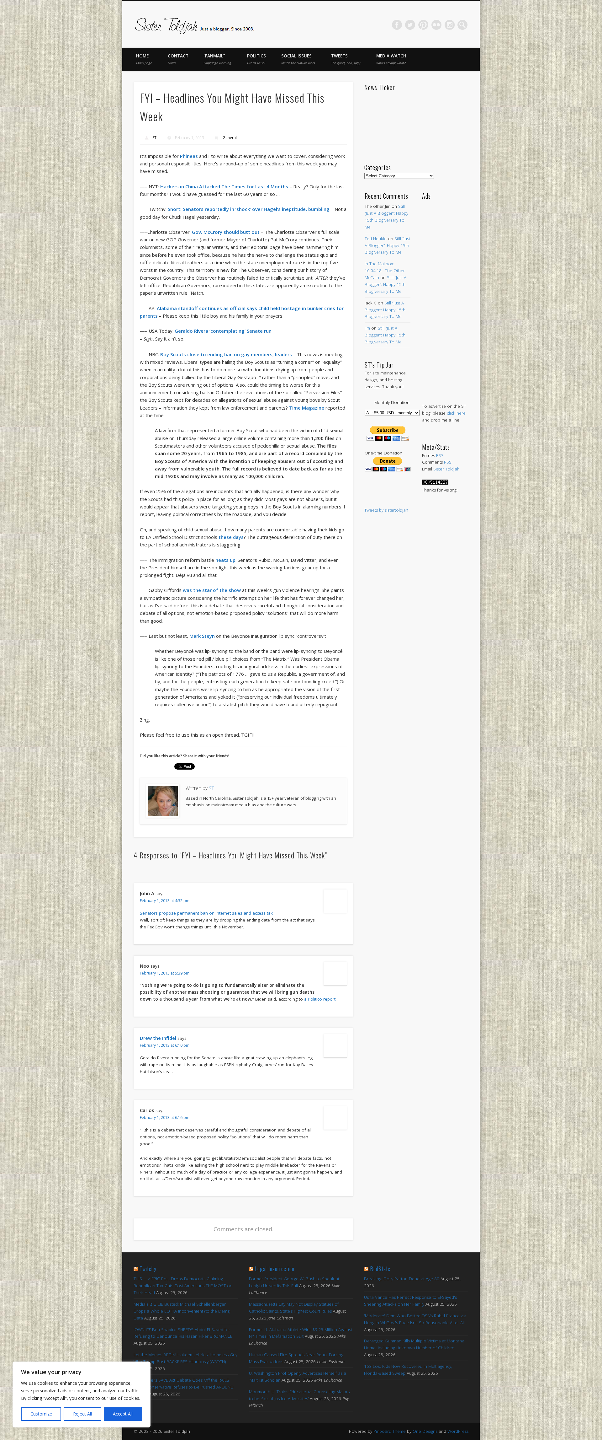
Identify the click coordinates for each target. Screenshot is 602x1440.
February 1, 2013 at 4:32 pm (164, 900)
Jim (367, 328)
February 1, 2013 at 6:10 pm (164, 1045)
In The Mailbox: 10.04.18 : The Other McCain (385, 270)
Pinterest (423, 25)
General (230, 137)
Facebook (397, 25)
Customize (41, 1414)
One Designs (425, 1431)
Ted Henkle (376, 238)
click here (456, 413)
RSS (440, 455)
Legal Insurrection (274, 1269)
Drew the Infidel (158, 1038)
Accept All (123, 1414)
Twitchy (148, 1269)
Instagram (450, 25)
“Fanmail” (217, 59)
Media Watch (391, 59)
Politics (256, 59)
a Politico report (319, 999)
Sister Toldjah (446, 469)
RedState (380, 1269)
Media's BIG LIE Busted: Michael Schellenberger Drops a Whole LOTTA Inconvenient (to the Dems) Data (182, 1311)
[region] (81, 1394)
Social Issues (298, 59)
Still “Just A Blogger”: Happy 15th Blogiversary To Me (387, 245)
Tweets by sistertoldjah (386, 510)
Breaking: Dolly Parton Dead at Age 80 (401, 1278)
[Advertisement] (445, 295)
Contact (178, 59)
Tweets (346, 59)
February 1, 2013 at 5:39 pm (164, 973)
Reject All (82, 1414)
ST (154, 137)
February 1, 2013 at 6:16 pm (164, 1117)
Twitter (410, 25)
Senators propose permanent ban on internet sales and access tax (206, 913)
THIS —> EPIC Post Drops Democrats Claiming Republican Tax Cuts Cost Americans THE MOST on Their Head (183, 1285)
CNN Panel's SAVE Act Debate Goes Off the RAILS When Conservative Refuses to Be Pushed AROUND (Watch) (184, 1387)
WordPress (457, 1431)
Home (144, 59)
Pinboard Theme (389, 1431)
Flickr (436, 25)
